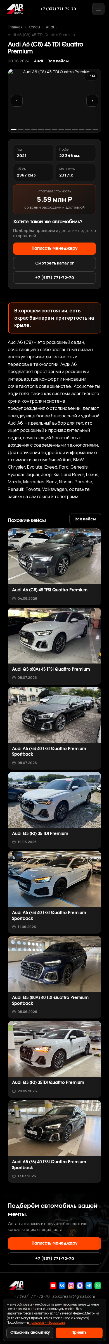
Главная (15, 27)
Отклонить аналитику (30, 1333)
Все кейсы (58, 60)
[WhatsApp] (97, 1285)
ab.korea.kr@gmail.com (73, 1296)
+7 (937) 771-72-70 (58, 8)
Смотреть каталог (54, 263)
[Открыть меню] (98, 9)
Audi (50, 27)
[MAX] (80, 1285)
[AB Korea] (14, 8)
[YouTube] (53, 1285)
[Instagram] (71, 1285)
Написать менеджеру (55, 248)
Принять (79, 1333)
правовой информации (47, 1322)
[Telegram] (89, 1285)
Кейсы (34, 27)
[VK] (62, 1285)
